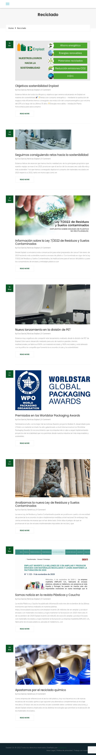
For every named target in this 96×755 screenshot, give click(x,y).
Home (11, 28)
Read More (24, 113)
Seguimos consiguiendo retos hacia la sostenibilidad (51, 154)
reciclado (21, 28)
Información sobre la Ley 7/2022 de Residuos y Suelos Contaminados (52, 242)
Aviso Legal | (51, 750)
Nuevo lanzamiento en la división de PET (43, 329)
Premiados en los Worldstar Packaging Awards (47, 415)
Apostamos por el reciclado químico (40, 690)
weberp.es (62, 747)
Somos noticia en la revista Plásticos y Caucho (47, 594)
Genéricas (31, 510)
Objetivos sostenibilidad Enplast (37, 85)
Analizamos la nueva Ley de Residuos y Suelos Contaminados (47, 504)
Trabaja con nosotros (82, 750)
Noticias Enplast (33, 90)
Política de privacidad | (65, 750)
